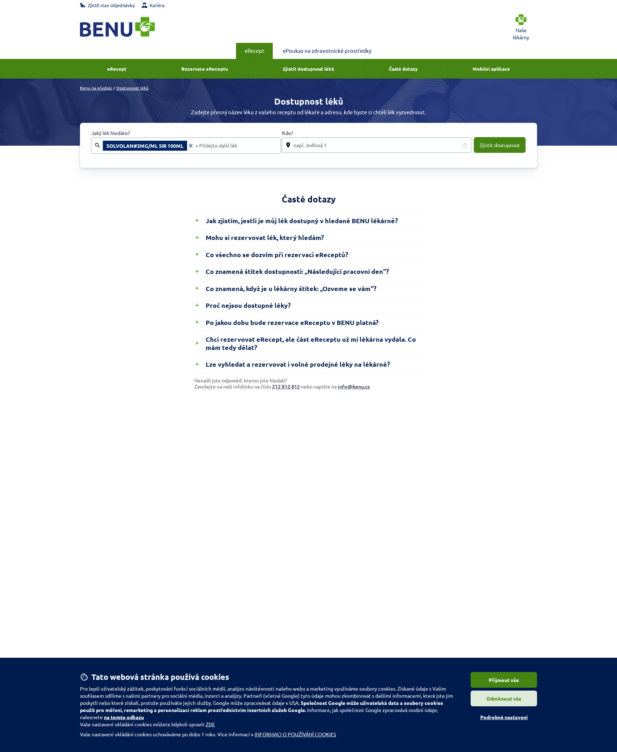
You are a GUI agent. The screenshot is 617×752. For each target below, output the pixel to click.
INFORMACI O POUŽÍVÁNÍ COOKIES (295, 734)
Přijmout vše (504, 680)
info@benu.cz (354, 386)
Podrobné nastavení (504, 717)
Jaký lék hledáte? (110, 133)
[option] (148, 146)
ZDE (210, 724)
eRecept (254, 50)
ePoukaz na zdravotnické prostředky (327, 50)
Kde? (287, 133)
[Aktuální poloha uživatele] (465, 145)
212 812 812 (286, 386)
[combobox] (235, 145)
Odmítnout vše (503, 698)
